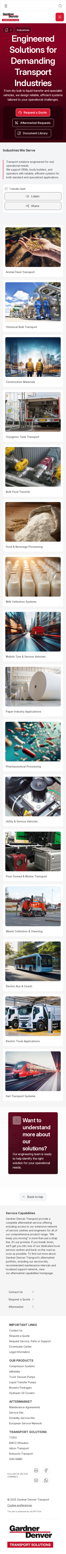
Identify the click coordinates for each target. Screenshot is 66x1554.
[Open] (60, 17)
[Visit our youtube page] (36, 1480)
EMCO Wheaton (18, 1442)
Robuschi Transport (21, 1453)
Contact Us (15, 1330)
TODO (13, 1437)
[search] (60, 6)
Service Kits (16, 1412)
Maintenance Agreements (24, 1407)
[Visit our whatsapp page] (46, 1480)
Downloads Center (20, 1346)
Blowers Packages (20, 1387)
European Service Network (25, 1423)
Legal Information (19, 1351)
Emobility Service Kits (22, 1418)
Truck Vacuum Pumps (22, 1376)
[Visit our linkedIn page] (36, 1470)
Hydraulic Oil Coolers (22, 1393)
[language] (6, 6)
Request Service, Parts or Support (30, 1341)
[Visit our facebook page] (46, 1470)
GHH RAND (15, 1459)
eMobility (14, 1371)
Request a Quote (19, 1335)
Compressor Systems (22, 1366)
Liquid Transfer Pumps (22, 1382)
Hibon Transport (19, 1448)
